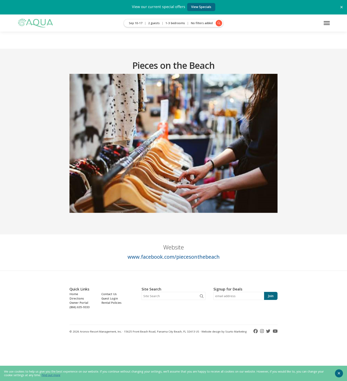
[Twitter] (269, 331)
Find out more (51, 375)
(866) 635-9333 (79, 307)
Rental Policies (111, 303)
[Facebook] (256, 331)
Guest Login (109, 298)
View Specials (201, 7)
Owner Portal (78, 303)
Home (73, 294)
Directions (76, 298)
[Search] (201, 296)
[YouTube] (275, 331)
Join (271, 296)
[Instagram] (262, 331)
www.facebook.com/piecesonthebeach (174, 256)
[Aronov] (35, 23)
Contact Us (109, 294)
